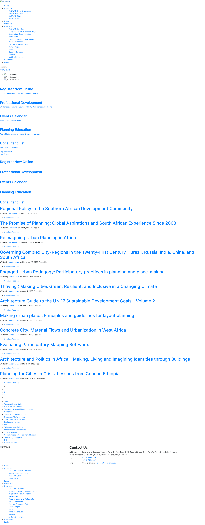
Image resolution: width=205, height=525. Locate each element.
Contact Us (8, 60)
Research (8, 412)
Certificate (4, 154)
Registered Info (6, 152)
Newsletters (13, 37)
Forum (6, 21)
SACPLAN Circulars (16, 29)
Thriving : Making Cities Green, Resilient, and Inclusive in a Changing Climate (78, 286)
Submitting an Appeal (13, 437)
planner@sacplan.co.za (106, 463)
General (12, 54)
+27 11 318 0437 (89, 460)
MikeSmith (13, 213)
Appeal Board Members (18, 13)
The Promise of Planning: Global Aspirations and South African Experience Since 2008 (88, 223)
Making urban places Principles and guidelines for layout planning (67, 315)
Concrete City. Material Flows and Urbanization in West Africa (63, 330)
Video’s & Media (10, 432)
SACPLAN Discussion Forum (15, 414)
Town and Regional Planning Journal (19, 409)
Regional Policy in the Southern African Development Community (66, 208)
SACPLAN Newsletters (13, 407)
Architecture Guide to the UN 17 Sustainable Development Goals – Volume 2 (77, 301)
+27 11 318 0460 (89, 457)
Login (6, 62)
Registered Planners (12, 422)
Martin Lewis (14, 262)
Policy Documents (16, 42)
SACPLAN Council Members (20, 11)
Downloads (8, 26)
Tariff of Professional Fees (14, 419)
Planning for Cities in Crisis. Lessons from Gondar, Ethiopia (59, 373)
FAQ (5, 440)
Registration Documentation (20, 34)
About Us (8, 8)
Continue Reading (11, 217)
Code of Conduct (16, 52)
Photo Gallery (14, 19)
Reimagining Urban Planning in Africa (38, 237)
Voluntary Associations (13, 427)
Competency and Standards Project (23, 31)
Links (6, 425)
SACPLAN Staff (15, 16)
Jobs (6, 401)
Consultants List (10, 442)
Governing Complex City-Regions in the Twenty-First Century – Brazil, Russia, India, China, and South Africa (97, 255)
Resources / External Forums (15, 417)
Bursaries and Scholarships (15, 430)
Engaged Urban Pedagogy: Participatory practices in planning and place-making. (83, 271)
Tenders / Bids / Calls (12, 404)
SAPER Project (14, 47)
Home (6, 6)
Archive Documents (16, 57)
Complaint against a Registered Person (20, 435)
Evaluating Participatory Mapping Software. (44, 344)
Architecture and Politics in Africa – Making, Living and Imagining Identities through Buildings (95, 359)
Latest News (9, 24)
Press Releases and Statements (21, 39)
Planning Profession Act (18, 44)
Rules (11, 49)
